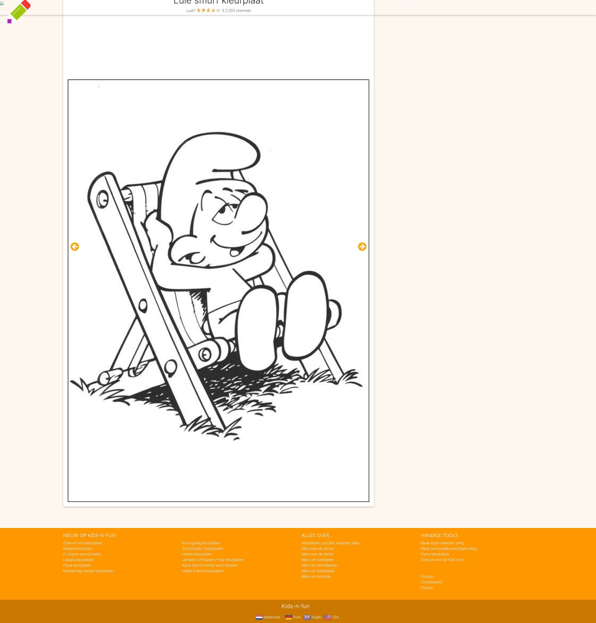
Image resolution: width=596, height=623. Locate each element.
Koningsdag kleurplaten (201, 543)
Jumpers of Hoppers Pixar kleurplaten (213, 559)
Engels (316, 617)
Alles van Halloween (317, 559)
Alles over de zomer (317, 548)
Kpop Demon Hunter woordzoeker (210, 565)
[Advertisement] (218, 46)
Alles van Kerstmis (316, 576)
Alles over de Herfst (317, 554)
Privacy (427, 587)
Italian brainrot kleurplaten (203, 571)
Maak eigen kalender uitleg (442, 543)
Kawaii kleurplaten (77, 548)
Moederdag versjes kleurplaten (88, 571)
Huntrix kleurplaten (197, 554)
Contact (427, 576)
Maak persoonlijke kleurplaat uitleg (449, 548)
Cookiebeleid (431, 582)
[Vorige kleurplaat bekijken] (77, 246)
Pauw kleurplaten (77, 565)
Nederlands (271, 617)
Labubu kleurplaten (78, 559)
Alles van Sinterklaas (318, 571)
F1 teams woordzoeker (82, 554)
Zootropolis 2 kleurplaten (202, 548)
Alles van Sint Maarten (319, 565)
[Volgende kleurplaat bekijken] (360, 246)
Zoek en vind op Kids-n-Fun (443, 559)
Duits (296, 617)
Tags (392, 7)
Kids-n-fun (196, 7)
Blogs (256, 7)
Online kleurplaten (435, 554)
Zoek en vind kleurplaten (83, 543)
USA (335, 617)
